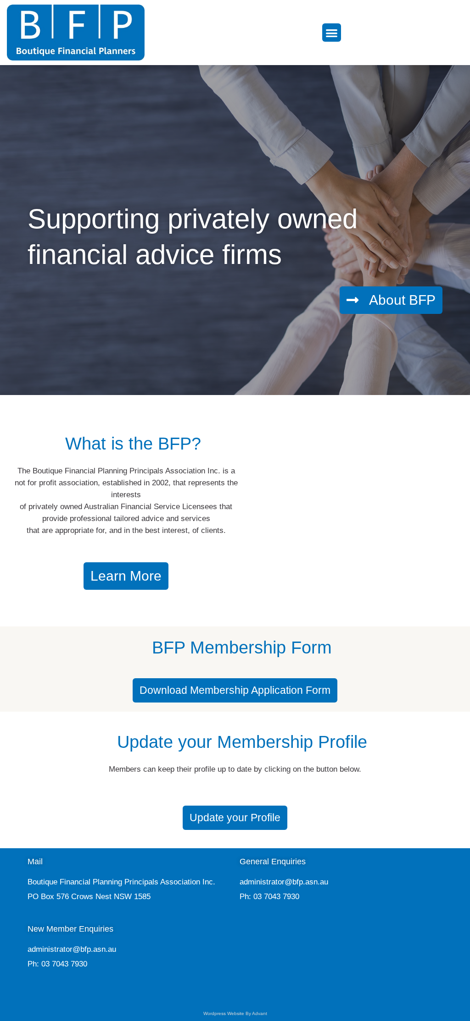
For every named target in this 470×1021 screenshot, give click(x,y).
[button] (331, 32)
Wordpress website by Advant (235, 1013)
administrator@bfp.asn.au (284, 882)
